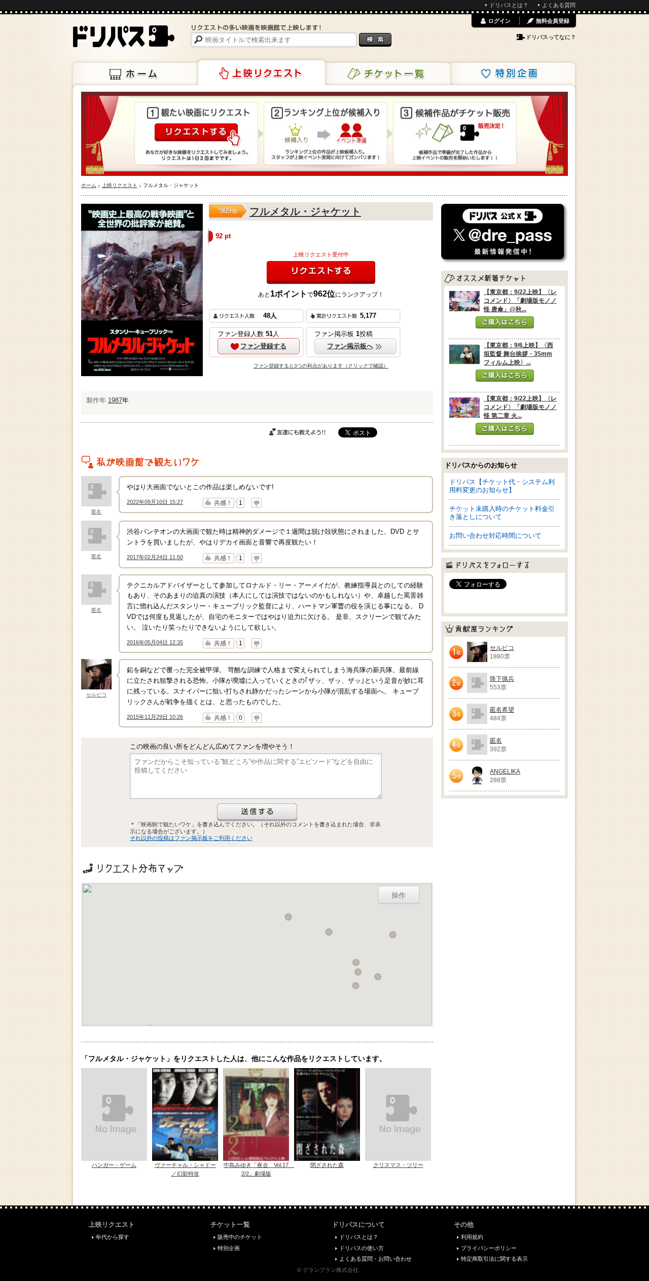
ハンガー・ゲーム (114, 1165)
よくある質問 (558, 5)
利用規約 (472, 1237)
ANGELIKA (505, 771)
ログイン (499, 21)
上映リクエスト (261, 73)
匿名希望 (502, 709)
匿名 (96, 512)
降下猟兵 (502, 678)
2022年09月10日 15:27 (155, 502)
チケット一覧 (386, 74)
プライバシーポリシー (489, 1248)
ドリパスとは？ (508, 5)
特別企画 (511, 74)
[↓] (256, 503)
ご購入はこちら (505, 322)
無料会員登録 (552, 21)
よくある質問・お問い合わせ (375, 1259)
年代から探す (112, 1237)
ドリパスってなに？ (551, 37)
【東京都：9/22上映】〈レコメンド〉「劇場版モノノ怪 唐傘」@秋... (520, 300)
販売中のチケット (240, 1237)
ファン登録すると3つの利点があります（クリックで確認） (321, 366)
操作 (398, 895)
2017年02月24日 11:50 (155, 557)
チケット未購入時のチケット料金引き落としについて (502, 513)
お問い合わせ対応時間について (495, 535)
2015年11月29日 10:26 (155, 717)
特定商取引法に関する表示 (494, 1259)
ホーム (136, 74)
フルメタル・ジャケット (305, 211)
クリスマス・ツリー (398, 1165)
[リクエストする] (321, 272)
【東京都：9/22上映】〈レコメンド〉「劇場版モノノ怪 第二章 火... (520, 407)
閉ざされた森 (327, 1165)
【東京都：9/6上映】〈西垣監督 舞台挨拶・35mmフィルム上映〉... (518, 354)
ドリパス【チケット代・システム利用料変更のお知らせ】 (502, 486)
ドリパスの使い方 (361, 1248)
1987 (115, 400)
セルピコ (96, 695)
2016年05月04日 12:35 (155, 642)
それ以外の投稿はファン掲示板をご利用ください (191, 838)
